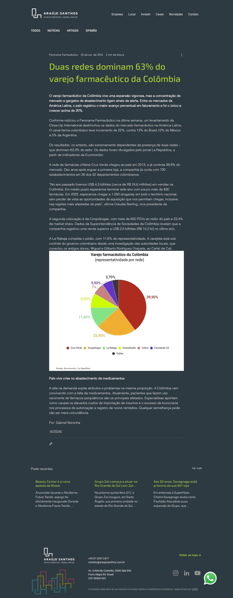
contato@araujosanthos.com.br (106, 562)
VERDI (195, 589)
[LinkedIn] (186, 573)
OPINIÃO (91, 30)
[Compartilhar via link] (51, 443)
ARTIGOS (72, 30)
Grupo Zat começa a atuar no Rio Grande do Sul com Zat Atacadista (116, 483)
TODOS (35, 30)
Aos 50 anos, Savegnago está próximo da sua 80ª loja (175, 483)
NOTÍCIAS (54, 30)
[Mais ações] (181, 55)
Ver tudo (197, 468)
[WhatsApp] (210, 578)
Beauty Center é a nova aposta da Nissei (52, 483)
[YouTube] (197, 573)
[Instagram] (175, 573)
